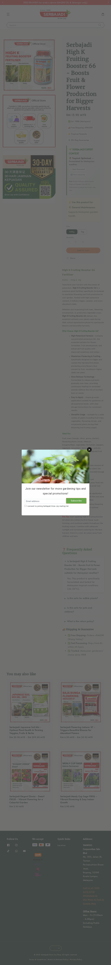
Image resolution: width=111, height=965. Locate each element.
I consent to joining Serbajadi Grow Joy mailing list (48, 506)
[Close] (89, 449)
